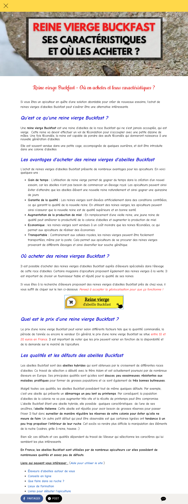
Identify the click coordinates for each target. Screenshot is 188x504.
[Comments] (163, 498)
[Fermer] (6, 6)
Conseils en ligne (39, 476)
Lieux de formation (41, 486)
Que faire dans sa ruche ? (46, 481)
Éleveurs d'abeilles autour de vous (51, 471)
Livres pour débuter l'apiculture (49, 491)
